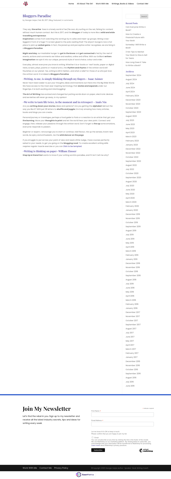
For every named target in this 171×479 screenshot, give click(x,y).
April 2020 (130, 198)
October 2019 (132, 222)
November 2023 (133, 104)
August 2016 (131, 377)
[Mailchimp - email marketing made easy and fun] (146, 452)
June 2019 (130, 238)
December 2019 (133, 214)
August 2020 (131, 181)
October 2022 (132, 157)
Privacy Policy (61, 468)
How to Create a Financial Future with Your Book (135, 37)
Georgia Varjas (31, 20)
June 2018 (130, 287)
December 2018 (133, 263)
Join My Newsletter (47, 408)
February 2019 (132, 255)
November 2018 (133, 267)
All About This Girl (85, 4)
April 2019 (130, 247)
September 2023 (133, 112)
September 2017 (133, 324)
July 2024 (130, 83)
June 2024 (130, 87)
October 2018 (132, 271)
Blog (51, 20)
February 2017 (132, 353)
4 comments (67, 20)
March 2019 (131, 251)
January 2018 (131, 308)
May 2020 (130, 193)
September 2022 (133, 161)
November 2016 (133, 365)
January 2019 (131, 259)
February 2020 (132, 206)
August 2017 (131, 328)
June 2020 (130, 189)
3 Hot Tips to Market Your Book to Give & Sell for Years (136, 54)
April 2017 (130, 345)
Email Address (97, 420)
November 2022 (133, 153)
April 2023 (130, 132)
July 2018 (130, 283)
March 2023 (131, 136)
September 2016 (133, 373)
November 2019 (133, 218)
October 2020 (132, 173)
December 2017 (133, 312)
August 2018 (131, 279)
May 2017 (130, 341)
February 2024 (132, 95)
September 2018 (133, 275)
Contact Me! (142, 4)
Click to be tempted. (72, 146)
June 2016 (130, 386)
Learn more (95, 445)
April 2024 (130, 91)
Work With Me (102, 4)
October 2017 (132, 320)
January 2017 (131, 357)
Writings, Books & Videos (123, 4)
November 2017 (133, 316)
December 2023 (133, 100)
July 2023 (130, 120)
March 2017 (131, 349)
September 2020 (133, 177)
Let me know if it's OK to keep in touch (105, 431)
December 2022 (133, 149)
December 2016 (133, 361)
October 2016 (132, 369)
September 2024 (133, 75)
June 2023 (130, 124)
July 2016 (130, 381)
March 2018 (131, 300)
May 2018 (130, 292)
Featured (57, 20)
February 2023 (132, 140)
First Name (96, 411)
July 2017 (130, 332)
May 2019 (130, 243)
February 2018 (132, 304)
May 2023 (130, 128)
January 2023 (132, 144)
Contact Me (45, 468)
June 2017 (130, 336)
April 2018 (130, 296)
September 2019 (133, 226)
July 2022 (130, 169)
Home (71, 4)
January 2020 (132, 210)
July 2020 (130, 185)
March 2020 (131, 202)
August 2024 (131, 79)
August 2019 (131, 230)
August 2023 (131, 116)
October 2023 (132, 108)
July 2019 (130, 234)
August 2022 (131, 165)
